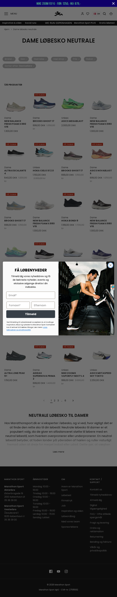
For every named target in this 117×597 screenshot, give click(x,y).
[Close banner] (113, 3)
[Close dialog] (110, 265)
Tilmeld (30, 314)
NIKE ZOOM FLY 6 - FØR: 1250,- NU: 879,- (59, 3)
